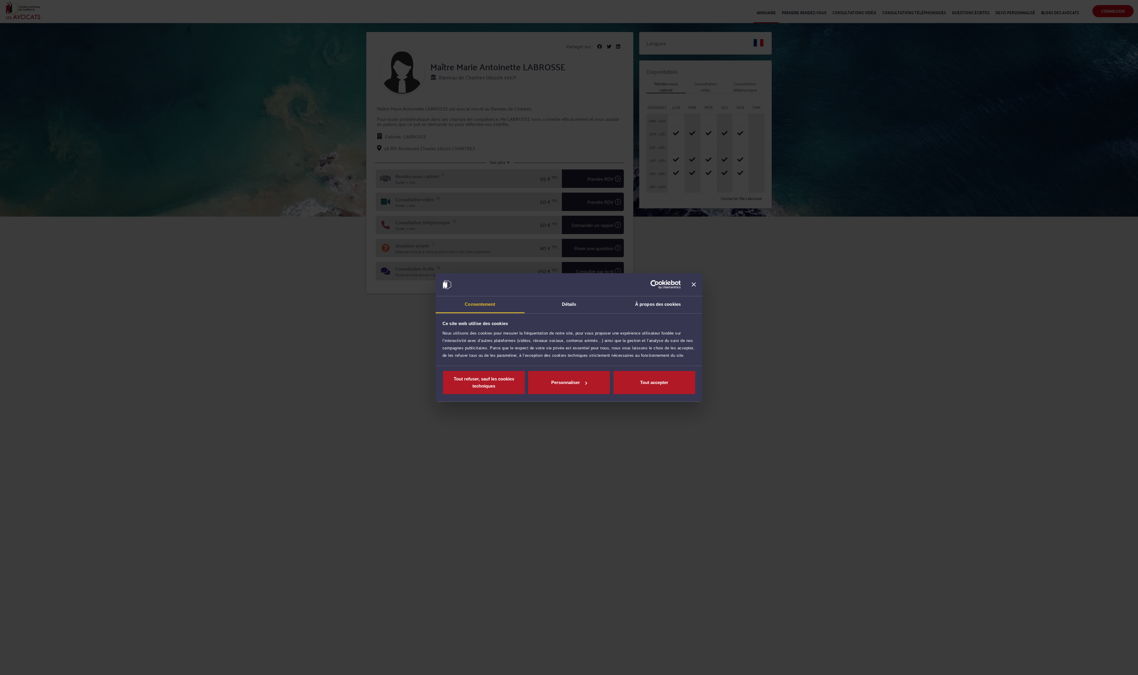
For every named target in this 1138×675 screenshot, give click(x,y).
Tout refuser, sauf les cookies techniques (484, 382)
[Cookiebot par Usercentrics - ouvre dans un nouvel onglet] (655, 284)
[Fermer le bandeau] (694, 285)
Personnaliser (565, 382)
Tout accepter (654, 382)
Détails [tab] (569, 304)
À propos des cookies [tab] (658, 304)
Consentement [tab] (480, 304)
